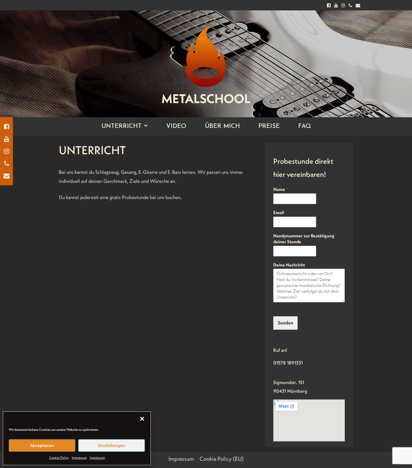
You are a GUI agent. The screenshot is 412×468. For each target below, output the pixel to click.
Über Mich (222, 126)
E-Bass (174, 172)
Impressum (79, 457)
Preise (269, 126)
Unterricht (121, 126)
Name (280, 189)
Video (176, 126)
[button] (142, 419)
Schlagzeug (107, 172)
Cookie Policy (59, 457)
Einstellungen (111, 445)
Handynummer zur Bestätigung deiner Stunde (303, 238)
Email (279, 212)
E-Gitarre (148, 172)
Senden (285, 323)
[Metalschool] (206, 59)
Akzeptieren (42, 445)
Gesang (128, 172)
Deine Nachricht (289, 265)
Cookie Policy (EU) (222, 458)
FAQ (304, 126)
